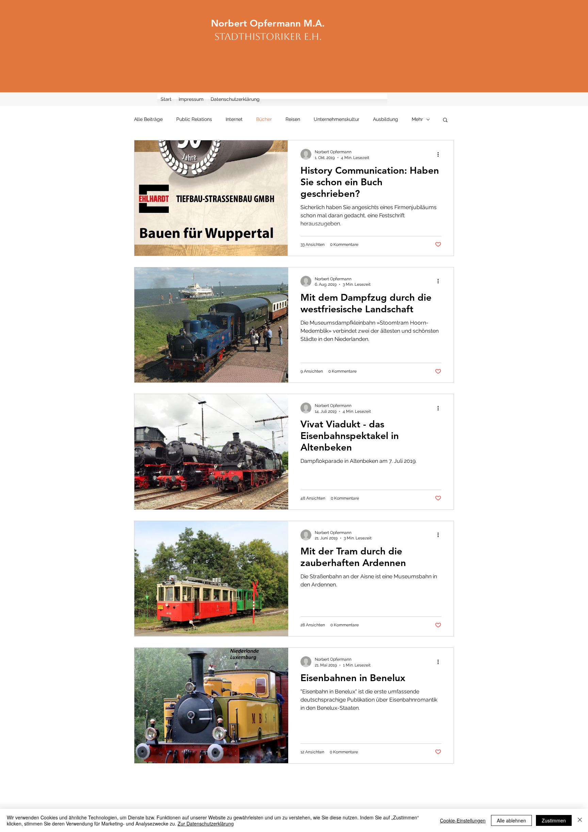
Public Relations (194, 119)
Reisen (292, 119)
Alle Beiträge (148, 119)
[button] (445, 120)
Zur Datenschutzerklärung (206, 823)
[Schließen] (580, 820)
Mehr (417, 119)
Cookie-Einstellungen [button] (463, 820)
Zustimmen (554, 820)
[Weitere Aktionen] (440, 154)
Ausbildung (385, 119)
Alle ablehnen (511, 820)
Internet (234, 119)
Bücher (264, 119)
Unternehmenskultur (336, 119)
